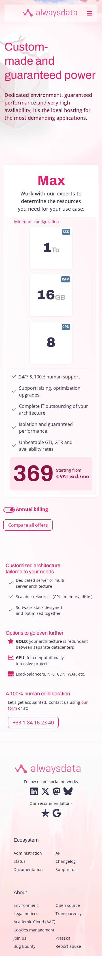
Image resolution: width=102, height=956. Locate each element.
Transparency (69, 913)
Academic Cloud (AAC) (34, 921)
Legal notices (26, 913)
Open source (68, 905)
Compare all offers (28, 525)
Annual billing (32, 509)
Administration (28, 853)
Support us (66, 869)
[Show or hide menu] (89, 13)
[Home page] (49, 13)
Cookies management (34, 930)
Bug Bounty (24, 946)
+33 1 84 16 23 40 (33, 722)
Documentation (28, 869)
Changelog (66, 861)
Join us (20, 938)
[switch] (9, 510)
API (58, 853)
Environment (26, 905)
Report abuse (68, 946)
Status (20, 861)
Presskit (63, 938)
